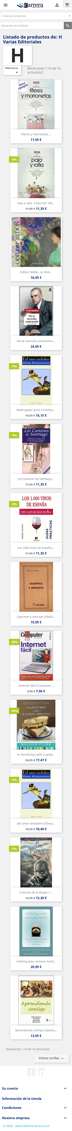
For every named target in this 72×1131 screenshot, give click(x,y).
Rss (41, 1072)
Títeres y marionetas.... (36, 134)
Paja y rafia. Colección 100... (36, 203)
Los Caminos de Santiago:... (36, 479)
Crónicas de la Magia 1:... (36, 892)
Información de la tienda (22, 1098)
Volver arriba (52, 1058)
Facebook (31, 1072)
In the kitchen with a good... (36, 754)
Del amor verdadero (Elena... (36, 823)
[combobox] (36, 16)
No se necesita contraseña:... (36, 341)
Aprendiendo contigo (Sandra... (36, 1030)
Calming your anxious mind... (36, 961)
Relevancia (12, 70)
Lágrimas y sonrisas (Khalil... (36, 617)
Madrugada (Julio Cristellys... (36, 410)
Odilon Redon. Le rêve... (36, 272)
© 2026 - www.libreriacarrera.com (26, 1126)
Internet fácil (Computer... (36, 685)
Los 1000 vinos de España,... (36, 548)
